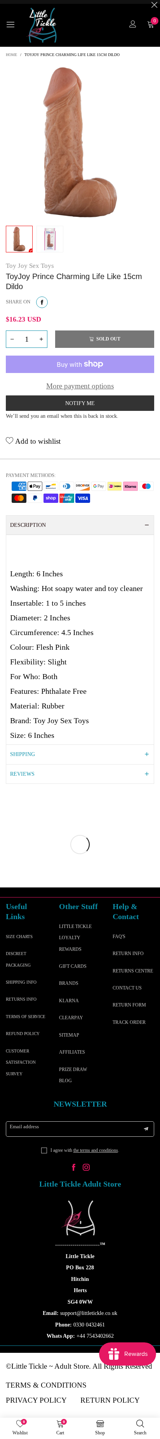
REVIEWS (22, 774)
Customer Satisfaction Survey (21, 1062)
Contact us (127, 988)
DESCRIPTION (28, 525)
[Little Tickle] (42, 25)
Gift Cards (73, 966)
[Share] (42, 302)
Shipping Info (21, 982)
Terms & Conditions (46, 1385)
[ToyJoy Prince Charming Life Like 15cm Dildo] (80, 142)
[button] (12, 339)
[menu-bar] (13, 25)
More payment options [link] (80, 386)
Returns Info (21, 999)
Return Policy (110, 1400)
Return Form (129, 1005)
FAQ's (119, 936)
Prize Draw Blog (73, 1075)
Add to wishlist (37, 441)
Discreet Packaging (18, 959)
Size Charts (19, 936)
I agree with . (84, 1150)
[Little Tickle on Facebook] (73, 1168)
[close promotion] (154, 2)
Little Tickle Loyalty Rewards (75, 938)
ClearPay (71, 1017)
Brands (68, 983)
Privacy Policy (36, 1400)
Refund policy (23, 1033)
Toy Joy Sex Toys (30, 265)
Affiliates (72, 1052)
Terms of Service (25, 1016)
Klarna (69, 1000)
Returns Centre (133, 971)
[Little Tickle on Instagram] (86, 1168)
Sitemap (69, 1035)
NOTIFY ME (80, 403)
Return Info (128, 953)
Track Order (129, 1022)
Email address (24, 1126)
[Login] (133, 25)
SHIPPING (22, 754)
